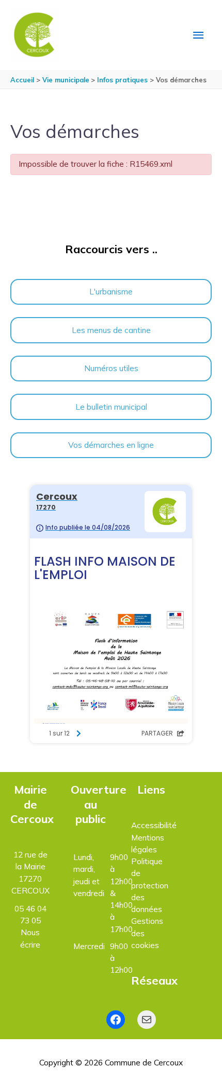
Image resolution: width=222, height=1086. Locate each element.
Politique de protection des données (149, 885)
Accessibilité (154, 825)
